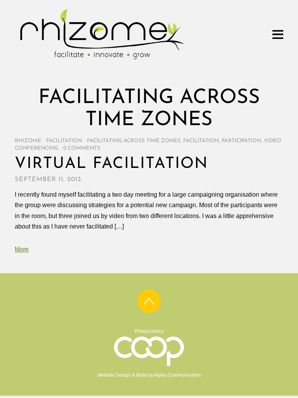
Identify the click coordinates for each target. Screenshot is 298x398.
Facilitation (64, 140)
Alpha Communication (177, 375)
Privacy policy (149, 331)
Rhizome (28, 140)
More (22, 249)
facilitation (201, 140)
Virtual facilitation (111, 164)
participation (241, 140)
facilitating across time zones (133, 140)
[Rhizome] (102, 60)
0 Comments (81, 148)
